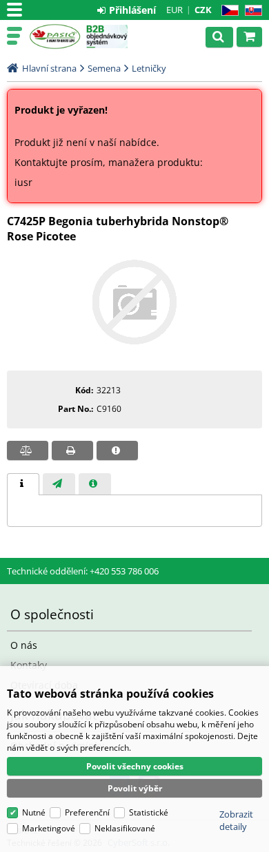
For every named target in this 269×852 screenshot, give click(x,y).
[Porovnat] (27, 450)
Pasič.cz (55, 36)
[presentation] (23, 484)
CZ (227, 11)
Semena (104, 68)
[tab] (23, 484)
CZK (203, 9)
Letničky (149, 68)
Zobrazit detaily (236, 820)
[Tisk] (72, 450)
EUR (174, 9)
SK (251, 11)
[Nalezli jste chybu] (117, 450)
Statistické (148, 812)
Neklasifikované (124, 828)
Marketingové (48, 828)
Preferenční (87, 812)
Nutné (34, 812)
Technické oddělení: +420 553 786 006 (83, 571)
